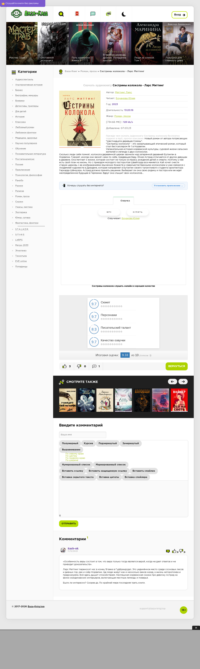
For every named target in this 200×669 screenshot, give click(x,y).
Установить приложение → (168, 186)
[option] (74, 454)
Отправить (69, 524)
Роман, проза (88, 71)
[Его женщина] (104, 400)
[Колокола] (142, 400)
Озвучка (125, 201)
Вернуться (176, 366)
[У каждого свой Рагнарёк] (67, 400)
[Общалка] (93, 14)
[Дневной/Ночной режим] (124, 14)
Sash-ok (73, 549)
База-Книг (71, 71)
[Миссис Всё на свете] (179, 400)
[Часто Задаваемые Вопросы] (108, 14)
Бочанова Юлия (125, 98)
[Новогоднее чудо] (160, 400)
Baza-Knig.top (36, 607)
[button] (70, 443)
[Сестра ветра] (123, 400)
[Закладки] (77, 14)
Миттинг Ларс (123, 92)
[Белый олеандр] (86, 400)
